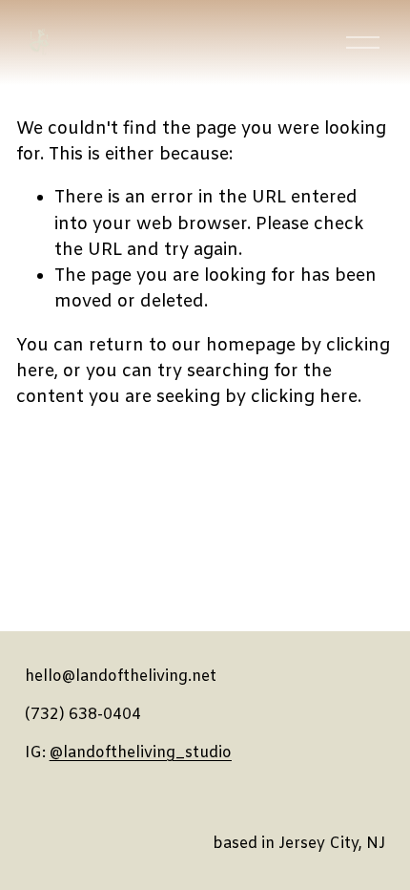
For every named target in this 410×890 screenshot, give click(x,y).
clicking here (304, 397)
